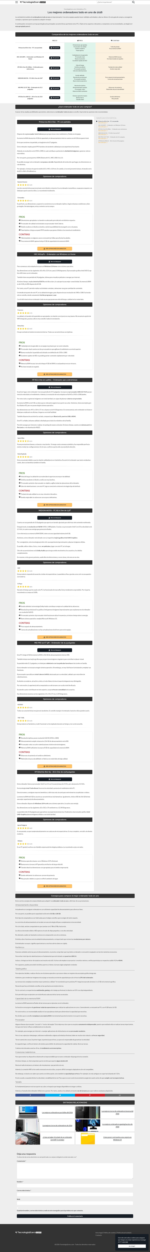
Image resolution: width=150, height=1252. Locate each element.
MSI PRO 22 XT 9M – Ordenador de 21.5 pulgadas (111, 137)
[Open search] (133, 2)
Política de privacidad (124, 1233)
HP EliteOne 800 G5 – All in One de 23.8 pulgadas (111, 141)
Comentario (21, 1161)
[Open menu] (16, 2)
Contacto (98, 1235)
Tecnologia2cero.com (70, 9)
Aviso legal (99, 1233)
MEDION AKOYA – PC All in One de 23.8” (109, 133)
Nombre (20, 1182)
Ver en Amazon (102, 122)
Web (18, 1199)
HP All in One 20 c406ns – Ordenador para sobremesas (112, 129)
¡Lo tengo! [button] (132, 1246)
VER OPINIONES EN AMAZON (56, 248)
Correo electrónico (24, 1190)
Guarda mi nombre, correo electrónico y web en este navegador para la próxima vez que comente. (50, 1210)
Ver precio (56, 47)
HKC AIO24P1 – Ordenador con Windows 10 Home (111, 125)
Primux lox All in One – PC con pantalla (108, 121)
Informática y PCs (81, 9)
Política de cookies (110, 1233)
